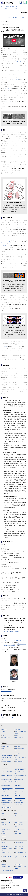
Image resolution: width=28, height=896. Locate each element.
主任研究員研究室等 (6, 785)
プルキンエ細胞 (15, 79)
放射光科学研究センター (7, 807)
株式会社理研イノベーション (7, 848)
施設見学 (16, 831)
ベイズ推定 (4, 346)
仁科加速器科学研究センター (20, 804)
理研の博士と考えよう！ (19, 822)
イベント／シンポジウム (19, 824)
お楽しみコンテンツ (6, 829)
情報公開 (16, 755)
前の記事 (8, 17)
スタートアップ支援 (19, 848)
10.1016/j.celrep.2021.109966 (11, 631)
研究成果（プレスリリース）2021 (10, 8)
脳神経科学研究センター (7, 800)
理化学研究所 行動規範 (19, 748)
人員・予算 (4, 753)
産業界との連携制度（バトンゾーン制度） (20, 843)
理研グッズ (4, 831)
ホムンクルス (7, 308)
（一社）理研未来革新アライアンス (20, 853)
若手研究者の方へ (18, 864)
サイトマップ (4, 731)
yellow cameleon (5, 241)
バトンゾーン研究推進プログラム (7, 782)
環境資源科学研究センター (7, 802)
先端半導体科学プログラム (7, 779)
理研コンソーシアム (6, 852)
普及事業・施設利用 (19, 846)
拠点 (16, 750)
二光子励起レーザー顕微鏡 (15, 227)
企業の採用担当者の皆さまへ (7, 856)
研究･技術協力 (5, 846)
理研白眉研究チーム (19, 785)
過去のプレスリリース (19, 815)
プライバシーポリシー (6, 737)
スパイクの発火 (8, 88)
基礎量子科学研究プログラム (7, 775)
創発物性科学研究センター (20, 802)
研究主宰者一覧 (5, 768)
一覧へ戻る (14, 17)
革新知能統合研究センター (7, 795)
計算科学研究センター (6, 791)
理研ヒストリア (18, 833)
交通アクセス (4, 729)
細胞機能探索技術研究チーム (10, 645)
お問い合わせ (17, 729)
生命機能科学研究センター (20, 798)
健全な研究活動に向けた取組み (7, 758)
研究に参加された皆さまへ (7, 761)
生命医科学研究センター (7, 798)
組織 (3, 750)
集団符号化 (8, 101)
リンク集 (4, 735)
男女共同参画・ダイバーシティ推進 (20, 758)
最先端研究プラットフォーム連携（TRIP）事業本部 (20, 769)
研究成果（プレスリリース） (11, 6)
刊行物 (3, 826)
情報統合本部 (17, 795)
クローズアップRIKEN (6, 822)
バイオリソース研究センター (20, 800)
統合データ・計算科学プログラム (7, 772)
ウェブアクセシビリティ (7, 739)
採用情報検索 (4, 864)
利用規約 (16, 735)
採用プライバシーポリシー (20, 737)
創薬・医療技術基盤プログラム (20, 776)
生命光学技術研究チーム (18, 640)
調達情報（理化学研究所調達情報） (20, 732)
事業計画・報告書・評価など (7, 755)
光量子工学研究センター (6, 640)
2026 (3, 813)
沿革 (3, 748)
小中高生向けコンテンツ (19, 829)
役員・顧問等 (17, 746)
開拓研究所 (17, 781)
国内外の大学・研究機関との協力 (20, 857)
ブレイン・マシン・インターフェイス (14, 72)
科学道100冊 (4, 833)
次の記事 (22, 17)
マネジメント (17, 753)
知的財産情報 (4, 842)
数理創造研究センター (19, 788)
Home (2, 6)
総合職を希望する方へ (6, 866)
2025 (16, 813)
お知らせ (4, 824)
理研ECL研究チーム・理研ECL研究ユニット (7, 789)
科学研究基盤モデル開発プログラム (20, 772)
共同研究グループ (16, 61)
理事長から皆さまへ (6, 746)
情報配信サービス (18, 826)
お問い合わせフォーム (6, 691)
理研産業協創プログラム (19, 779)
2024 (3, 815)
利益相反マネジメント (19, 761)
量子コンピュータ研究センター (20, 792)
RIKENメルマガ (19, 877)
